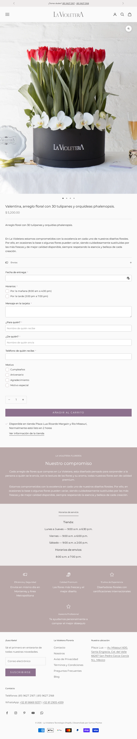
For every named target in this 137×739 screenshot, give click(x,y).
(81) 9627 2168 (82, 3)
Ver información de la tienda (26, 433)
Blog (56, 676)
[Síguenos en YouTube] (33, 713)
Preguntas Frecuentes (68, 670)
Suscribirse (20, 672)
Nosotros (59, 653)
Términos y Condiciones (68, 665)
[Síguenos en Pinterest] (24, 713)
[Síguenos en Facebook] (7, 713)
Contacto (59, 647)
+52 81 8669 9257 (30, 702)
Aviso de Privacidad (66, 659)
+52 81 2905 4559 (53, 702)
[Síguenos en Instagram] (15, 713)
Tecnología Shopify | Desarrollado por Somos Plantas (78, 723)
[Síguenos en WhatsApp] (41, 713)
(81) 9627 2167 (68, 3)
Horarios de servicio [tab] (69, 512)
